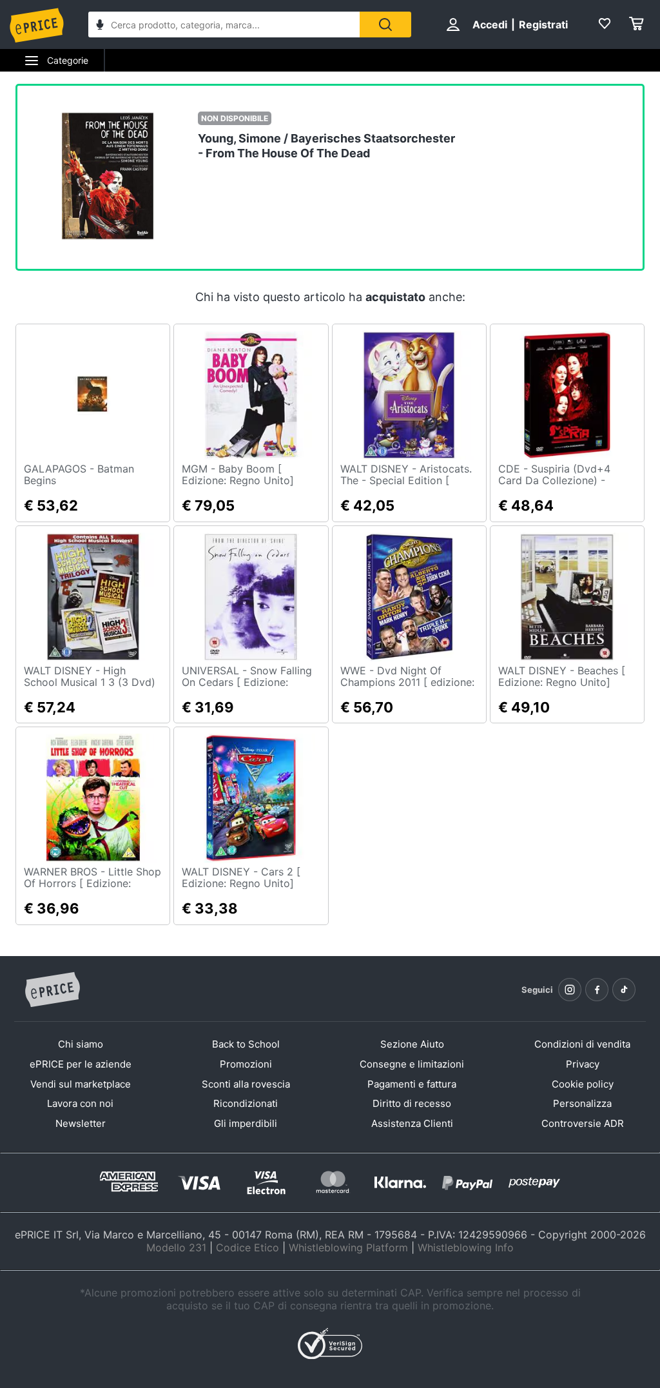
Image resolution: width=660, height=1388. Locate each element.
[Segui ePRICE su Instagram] (569, 989)
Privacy (582, 1064)
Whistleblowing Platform (348, 1247)
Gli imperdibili (245, 1123)
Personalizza (582, 1103)
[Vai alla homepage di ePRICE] (52, 990)
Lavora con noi (80, 1103)
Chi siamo (80, 1044)
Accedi (489, 24)
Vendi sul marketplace (80, 1084)
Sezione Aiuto (412, 1044)
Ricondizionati (245, 1103)
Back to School (246, 1044)
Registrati (543, 24)
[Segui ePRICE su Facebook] (596, 989)
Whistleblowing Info (466, 1247)
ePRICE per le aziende (80, 1064)
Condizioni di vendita (582, 1044)
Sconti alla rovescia (246, 1084)
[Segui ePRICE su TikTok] (624, 989)
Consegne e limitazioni (412, 1064)
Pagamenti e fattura (411, 1084)
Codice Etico (247, 1247)
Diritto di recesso (412, 1103)
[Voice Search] (100, 26)
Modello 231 (176, 1247)
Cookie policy (583, 1084)
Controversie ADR (582, 1123)
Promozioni (246, 1064)
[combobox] (224, 24)
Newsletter (80, 1123)
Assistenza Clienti (412, 1123)
